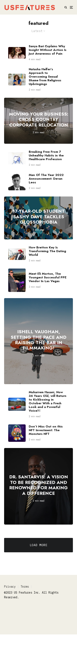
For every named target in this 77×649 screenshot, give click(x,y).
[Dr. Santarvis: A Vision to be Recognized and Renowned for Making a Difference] (38, 486)
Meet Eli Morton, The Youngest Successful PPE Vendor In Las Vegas (48, 277)
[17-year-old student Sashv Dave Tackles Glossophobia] (38, 217)
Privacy (10, 586)
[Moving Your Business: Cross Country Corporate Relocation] (38, 121)
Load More (38, 545)
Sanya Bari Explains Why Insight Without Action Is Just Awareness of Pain (47, 49)
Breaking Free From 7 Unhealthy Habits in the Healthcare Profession (46, 155)
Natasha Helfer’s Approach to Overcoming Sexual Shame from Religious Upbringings (45, 76)
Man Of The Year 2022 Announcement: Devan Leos (46, 178)
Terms (25, 586)
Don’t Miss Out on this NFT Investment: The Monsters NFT (46, 430)
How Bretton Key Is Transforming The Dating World (47, 251)
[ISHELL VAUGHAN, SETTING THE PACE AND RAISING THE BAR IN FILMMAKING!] (38, 341)
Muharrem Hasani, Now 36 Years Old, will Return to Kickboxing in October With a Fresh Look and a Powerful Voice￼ (47, 401)
